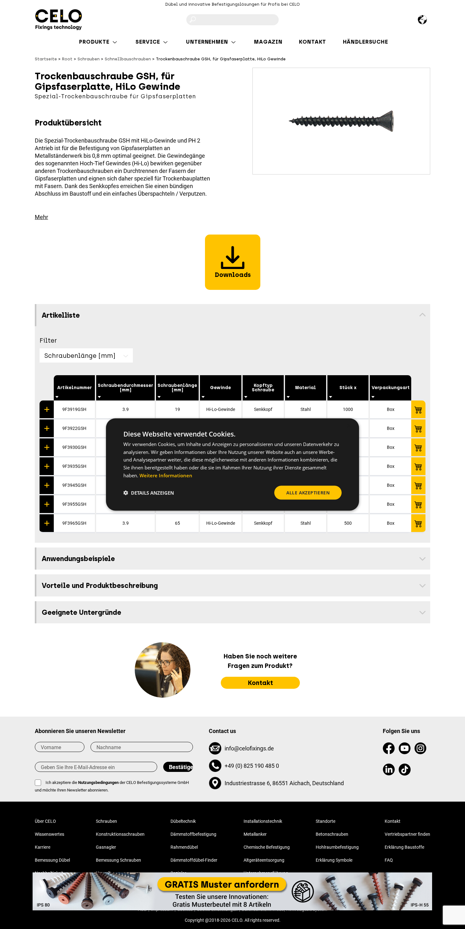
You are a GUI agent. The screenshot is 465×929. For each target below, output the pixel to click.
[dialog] (232, 464)
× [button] (348, 425)
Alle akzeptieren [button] (308, 492)
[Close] (432, 872)
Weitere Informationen (166, 475)
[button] (148, 492)
